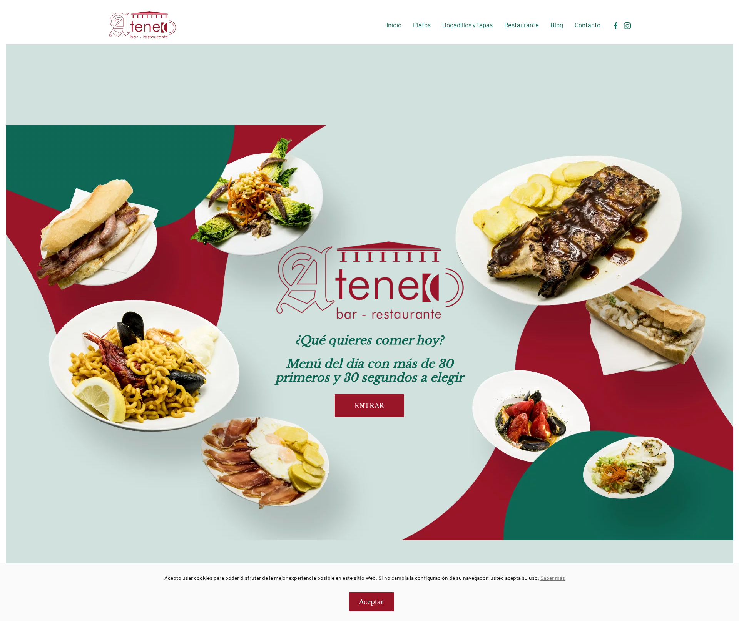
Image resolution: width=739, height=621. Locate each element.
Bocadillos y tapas (467, 24)
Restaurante (521, 24)
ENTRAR (369, 406)
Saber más (552, 578)
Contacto (587, 24)
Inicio (393, 24)
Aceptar (371, 602)
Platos (422, 24)
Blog (556, 24)
